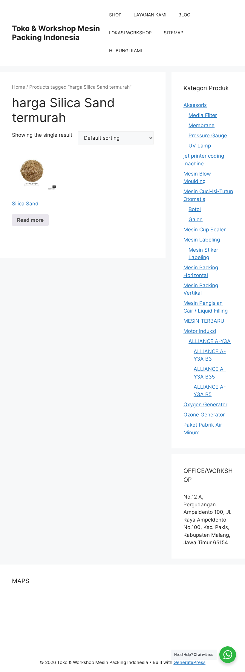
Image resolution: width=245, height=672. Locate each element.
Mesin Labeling (201, 240)
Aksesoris (195, 105)
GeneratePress (190, 662)
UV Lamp (200, 146)
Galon (196, 219)
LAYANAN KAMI (150, 15)
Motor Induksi (199, 331)
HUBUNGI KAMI (125, 50)
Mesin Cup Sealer (204, 230)
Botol (195, 209)
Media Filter (203, 115)
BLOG (184, 15)
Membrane (202, 125)
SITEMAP (173, 33)
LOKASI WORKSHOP (130, 33)
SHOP (115, 15)
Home (18, 87)
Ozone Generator (204, 415)
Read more (30, 220)
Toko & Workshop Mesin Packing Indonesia (56, 33)
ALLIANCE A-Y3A (210, 341)
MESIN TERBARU (203, 321)
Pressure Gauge (208, 136)
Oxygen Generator (205, 404)
